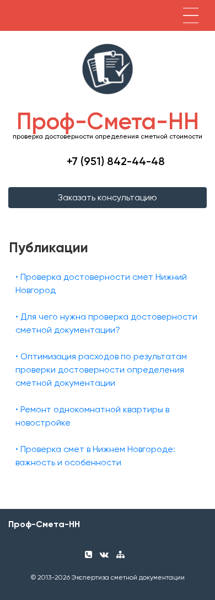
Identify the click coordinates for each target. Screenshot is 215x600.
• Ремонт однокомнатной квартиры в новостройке (92, 416)
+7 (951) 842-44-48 (116, 161)
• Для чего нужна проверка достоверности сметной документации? (106, 323)
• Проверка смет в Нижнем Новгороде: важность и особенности (95, 456)
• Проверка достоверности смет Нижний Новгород (101, 283)
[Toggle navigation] (190, 15)
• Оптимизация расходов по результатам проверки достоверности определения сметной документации (101, 369)
